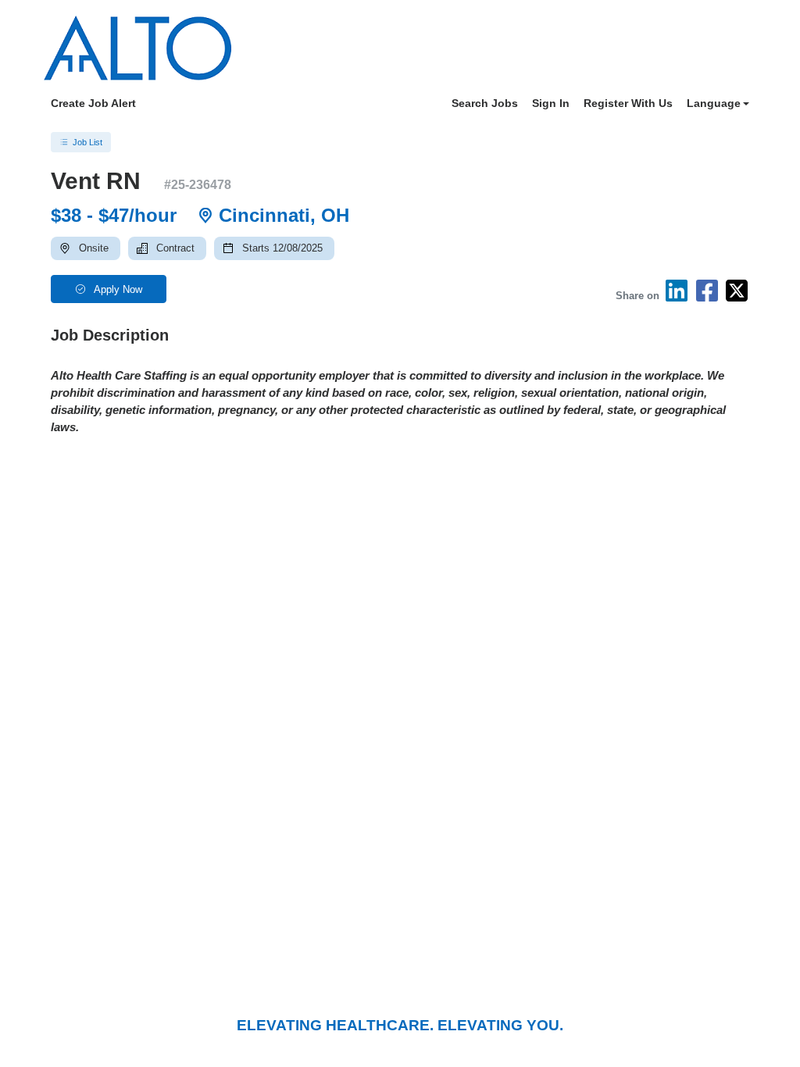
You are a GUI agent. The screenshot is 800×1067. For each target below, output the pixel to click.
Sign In (551, 103)
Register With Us (628, 103)
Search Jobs (485, 103)
